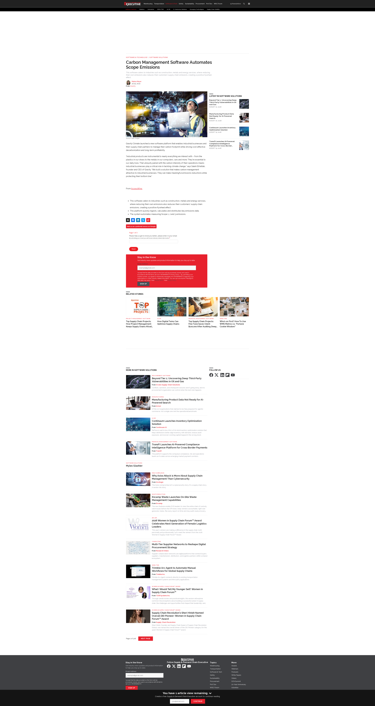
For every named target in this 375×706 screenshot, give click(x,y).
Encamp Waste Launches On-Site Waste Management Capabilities (174, 498)
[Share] (133, 220)
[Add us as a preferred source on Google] (148, 220)
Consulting (156, 541)
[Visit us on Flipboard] (227, 375)
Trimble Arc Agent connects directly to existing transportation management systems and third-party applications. (175, 578)
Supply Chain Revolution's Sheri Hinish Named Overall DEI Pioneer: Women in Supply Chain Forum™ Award (178, 615)
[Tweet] (143, 220)
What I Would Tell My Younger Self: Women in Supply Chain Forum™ (177, 591)
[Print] (128, 220)
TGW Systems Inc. (163, 596)
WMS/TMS (223, 318)
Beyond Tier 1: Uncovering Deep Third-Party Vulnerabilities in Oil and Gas (223, 102)
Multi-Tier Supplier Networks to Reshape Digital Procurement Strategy (179, 546)
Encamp (159, 503)
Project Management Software (138, 318)
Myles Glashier (134, 465)
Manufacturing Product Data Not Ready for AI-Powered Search (221, 116)
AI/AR (159, 318)
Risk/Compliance (158, 473)
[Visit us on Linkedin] (222, 375)
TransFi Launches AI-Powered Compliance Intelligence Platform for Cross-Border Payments (222, 143)
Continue (197, 701)
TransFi (159, 451)
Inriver (158, 406)
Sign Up (143, 284)
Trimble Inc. (160, 574)
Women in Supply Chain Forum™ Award (166, 586)
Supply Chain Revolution (165, 622)
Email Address (143, 264)
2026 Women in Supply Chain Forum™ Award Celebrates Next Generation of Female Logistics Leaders (179, 523)
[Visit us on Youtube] (233, 375)
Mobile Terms (159, 280)
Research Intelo (162, 551)
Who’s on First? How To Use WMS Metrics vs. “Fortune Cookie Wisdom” (233, 324)
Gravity (133, 86)
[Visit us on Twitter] (217, 375)
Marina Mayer (136, 81)
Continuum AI (161, 427)
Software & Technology (137, 57)
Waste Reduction (158, 494)
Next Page (145, 639)
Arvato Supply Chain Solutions (168, 385)
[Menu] (249, 4)
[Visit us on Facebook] (211, 375)
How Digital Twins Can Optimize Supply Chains (168, 322)
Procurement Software (161, 375)
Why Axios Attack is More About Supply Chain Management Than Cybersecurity (177, 477)
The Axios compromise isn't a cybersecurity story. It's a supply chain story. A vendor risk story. (179, 486)
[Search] (244, 4)
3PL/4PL (154, 518)
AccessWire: (136, 188)
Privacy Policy (172, 280)
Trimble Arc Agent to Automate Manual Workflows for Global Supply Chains (174, 569)
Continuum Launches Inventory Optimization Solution (222, 129)
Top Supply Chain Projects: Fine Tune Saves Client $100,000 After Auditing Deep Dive (202, 324)
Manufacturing (158, 397)
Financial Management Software (201, 318)
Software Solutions (158, 57)
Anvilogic (159, 482)
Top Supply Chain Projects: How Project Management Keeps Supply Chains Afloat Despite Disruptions (139, 324)
